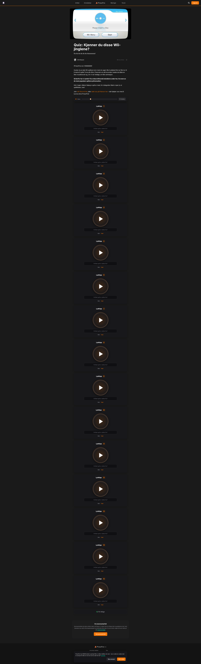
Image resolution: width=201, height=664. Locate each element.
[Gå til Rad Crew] (3, 2)
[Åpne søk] (189, 3)
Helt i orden (121, 659)
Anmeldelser (87, 3)
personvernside (101, 630)
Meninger (113, 3)
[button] (100, 629)
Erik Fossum (80, 59)
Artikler (77, 3)
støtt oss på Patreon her (99, 91)
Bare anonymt (111, 659)
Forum (123, 3)
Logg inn (195, 3)
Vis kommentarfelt (101, 634)
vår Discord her (82, 91)
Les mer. (103, 655)
